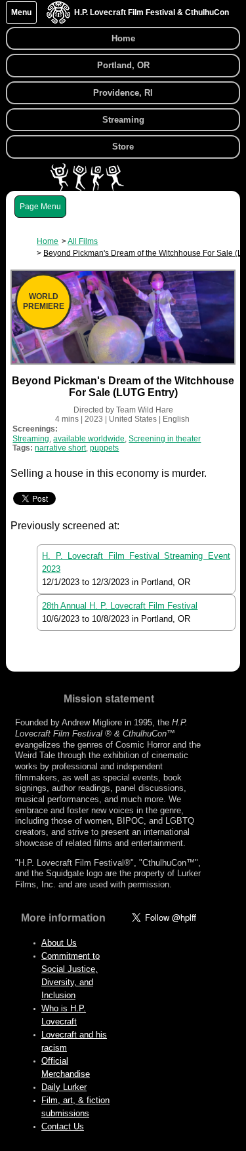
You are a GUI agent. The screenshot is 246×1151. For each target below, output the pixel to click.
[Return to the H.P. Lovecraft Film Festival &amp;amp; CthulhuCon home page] (58, 20)
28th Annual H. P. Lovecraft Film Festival (119, 606)
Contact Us (62, 1126)
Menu (21, 12)
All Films (83, 241)
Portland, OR (123, 65)
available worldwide (89, 438)
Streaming (123, 120)
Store (123, 146)
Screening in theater (165, 438)
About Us (59, 943)
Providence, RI (123, 93)
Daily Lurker (64, 1087)
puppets (104, 448)
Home (123, 38)
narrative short (60, 448)
